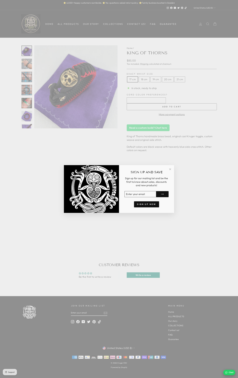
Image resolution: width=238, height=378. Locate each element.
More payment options (172, 114)
